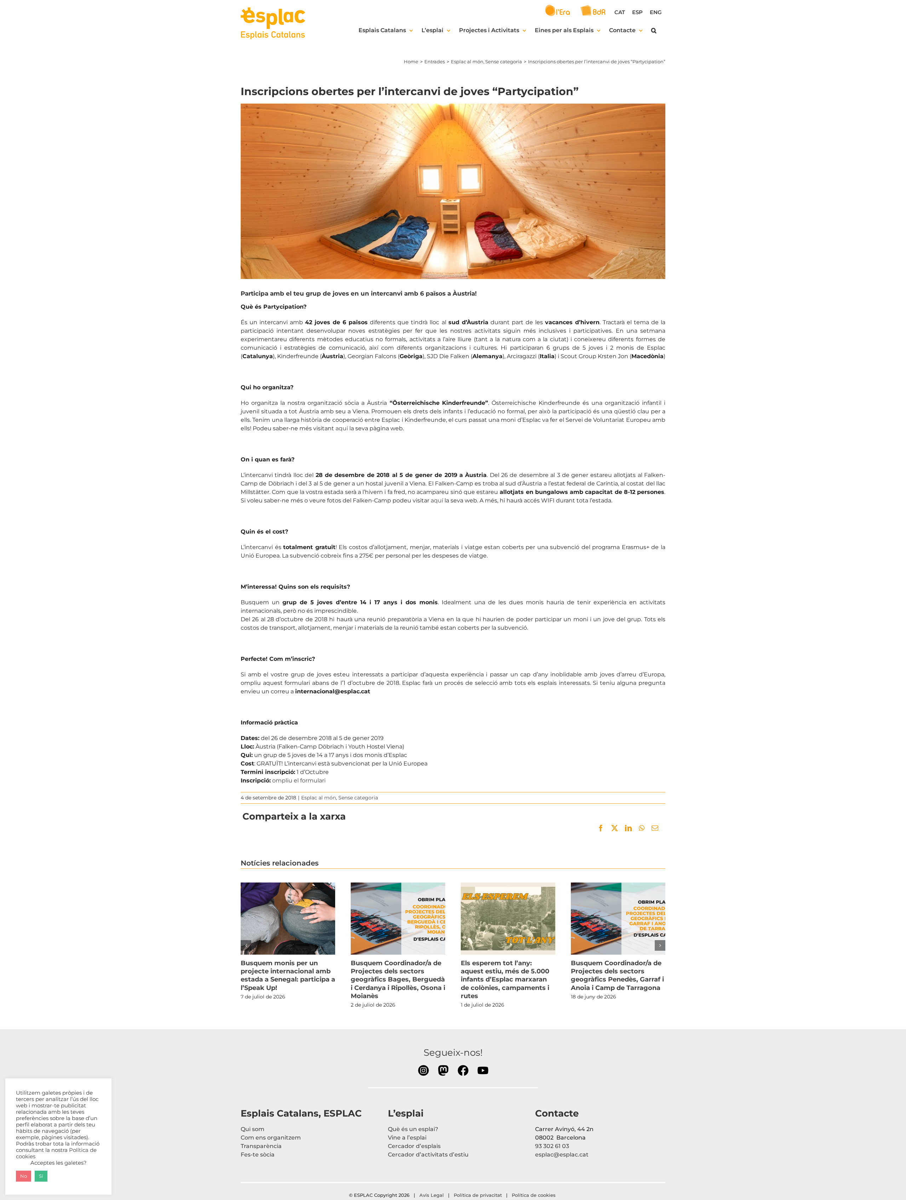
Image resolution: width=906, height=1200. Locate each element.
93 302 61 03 (552, 1146)
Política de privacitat (478, 1195)
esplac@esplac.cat (562, 1154)
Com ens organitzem (271, 1137)
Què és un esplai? (413, 1129)
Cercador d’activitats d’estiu (428, 1154)
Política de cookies (534, 1195)
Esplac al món (318, 797)
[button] (653, 30)
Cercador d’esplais (414, 1146)
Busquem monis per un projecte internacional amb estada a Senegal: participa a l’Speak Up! (287, 918)
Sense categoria (358, 797)
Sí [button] (41, 1176)
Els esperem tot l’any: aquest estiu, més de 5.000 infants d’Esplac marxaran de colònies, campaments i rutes (508, 918)
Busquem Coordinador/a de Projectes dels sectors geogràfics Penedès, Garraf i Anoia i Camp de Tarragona (618, 918)
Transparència (261, 1146)
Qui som (252, 1129)
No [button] (23, 1176)
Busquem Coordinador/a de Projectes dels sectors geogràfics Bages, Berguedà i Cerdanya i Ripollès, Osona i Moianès (397, 918)
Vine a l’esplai (407, 1137)
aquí (342, 428)
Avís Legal (431, 1195)
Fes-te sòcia (258, 1154)
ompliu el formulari (299, 780)
